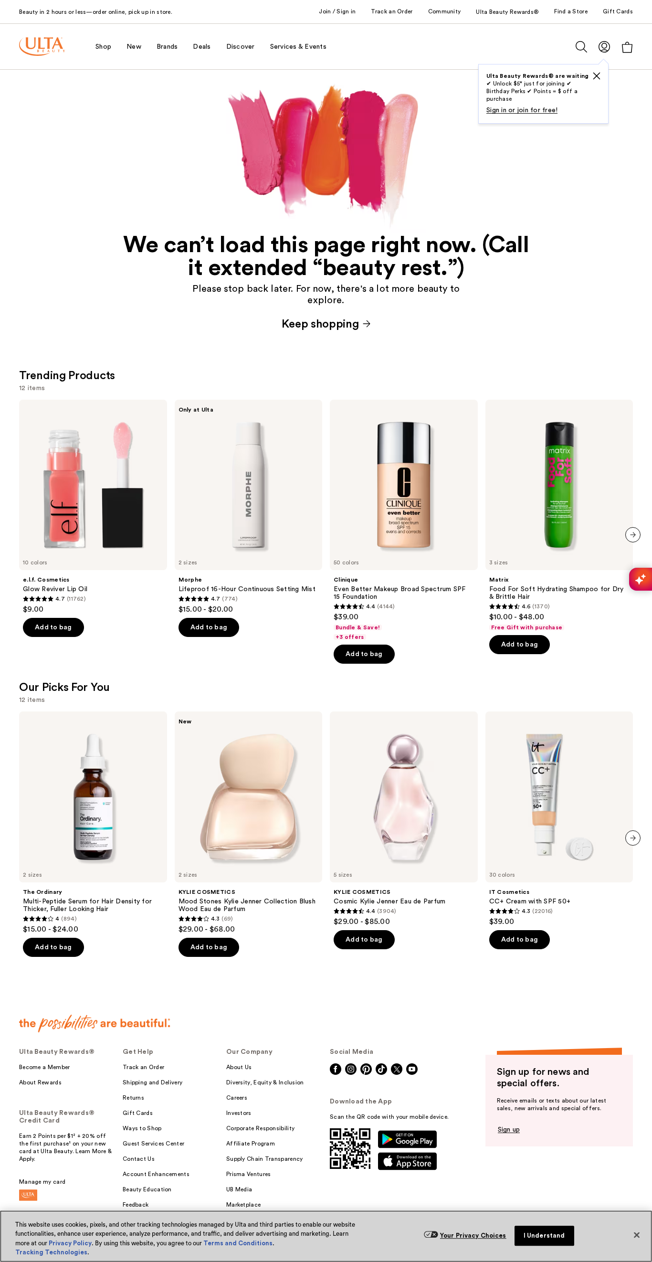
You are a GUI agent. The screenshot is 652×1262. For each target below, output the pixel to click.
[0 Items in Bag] (627, 47)
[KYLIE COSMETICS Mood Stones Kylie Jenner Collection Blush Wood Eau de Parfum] (249, 822)
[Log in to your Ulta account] (604, 46)
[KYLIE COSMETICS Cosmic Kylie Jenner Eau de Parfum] (404, 818)
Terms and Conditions (238, 1243)
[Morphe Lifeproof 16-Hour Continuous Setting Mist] (249, 507)
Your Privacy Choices (473, 1235)
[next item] (633, 534)
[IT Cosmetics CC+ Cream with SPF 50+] (559, 818)
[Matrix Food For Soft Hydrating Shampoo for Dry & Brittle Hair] (559, 516)
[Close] (636, 1234)
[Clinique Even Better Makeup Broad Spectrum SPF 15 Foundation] (404, 520)
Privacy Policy (70, 1243)
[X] (596, 76)
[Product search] (581, 46)
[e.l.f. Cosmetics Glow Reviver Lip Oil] (93, 507)
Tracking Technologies (51, 1252)
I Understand (544, 1235)
